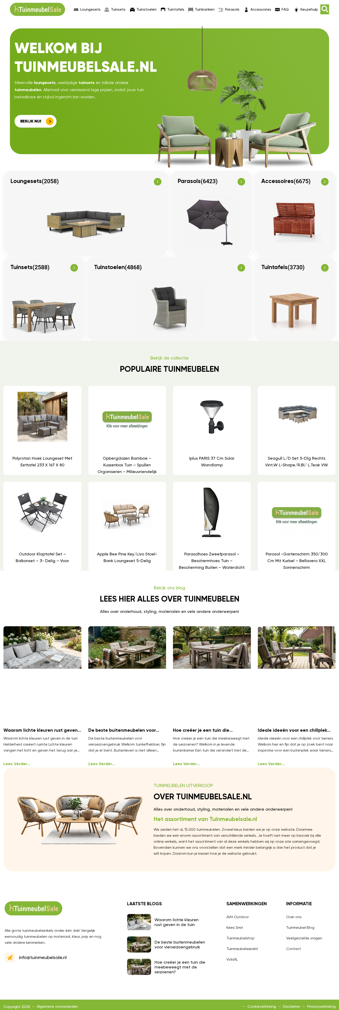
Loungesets (90, 9)
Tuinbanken (204, 9)
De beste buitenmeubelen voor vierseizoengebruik (180, 944)
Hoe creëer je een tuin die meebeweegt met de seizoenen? (180, 967)
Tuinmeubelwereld (242, 949)
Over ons (294, 917)
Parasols (232, 9)
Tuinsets (118, 9)
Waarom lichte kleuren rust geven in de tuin (177, 922)
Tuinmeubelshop (240, 938)
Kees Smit (234, 927)
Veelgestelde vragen (304, 938)
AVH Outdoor (237, 917)
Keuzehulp (309, 9)
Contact (293, 949)
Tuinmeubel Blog (300, 927)
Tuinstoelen (147, 9)
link (42, 430)
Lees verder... (16, 764)
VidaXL (232, 959)
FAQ (285, 9)
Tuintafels (175, 9)
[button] (324, 9)
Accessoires (260, 9)
